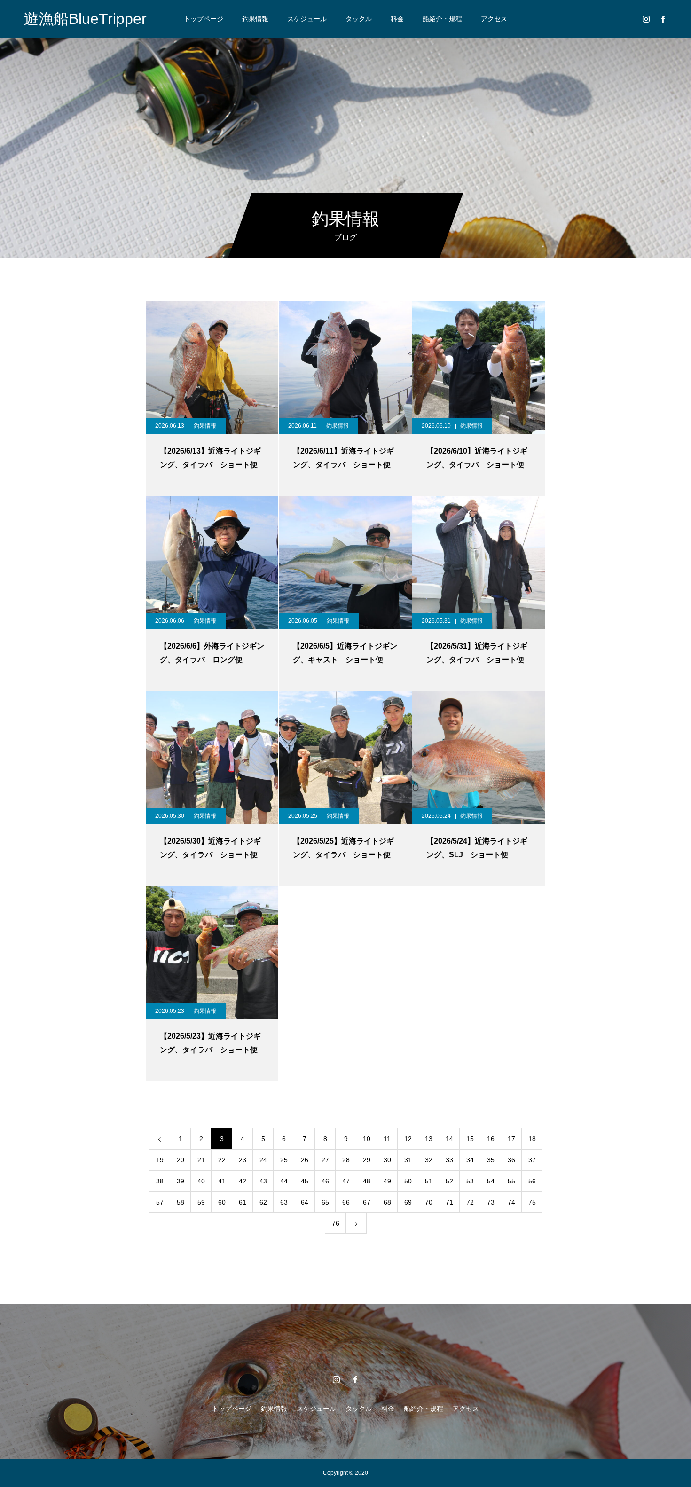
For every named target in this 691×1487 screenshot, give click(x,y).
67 (366, 1202)
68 (387, 1202)
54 (491, 1181)
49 (387, 1181)
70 (428, 1202)
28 (346, 1160)
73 (491, 1202)
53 (470, 1181)
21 (201, 1160)
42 (242, 1181)
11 (387, 1139)
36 (511, 1160)
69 (408, 1202)
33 (449, 1160)
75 (532, 1202)
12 (408, 1139)
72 (470, 1202)
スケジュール (307, 19)
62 (263, 1202)
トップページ (203, 19)
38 (160, 1181)
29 (366, 1160)
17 (511, 1139)
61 (242, 1202)
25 (284, 1160)
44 (284, 1181)
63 (284, 1202)
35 (491, 1160)
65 (325, 1202)
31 (408, 1160)
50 (408, 1181)
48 (366, 1181)
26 (304, 1160)
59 (201, 1202)
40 (201, 1181)
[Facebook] (662, 18)
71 (449, 1202)
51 (428, 1181)
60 (222, 1202)
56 (532, 1181)
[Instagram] (646, 18)
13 (428, 1139)
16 (491, 1139)
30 (387, 1160)
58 (180, 1202)
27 (325, 1160)
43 (263, 1181)
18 (532, 1139)
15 (470, 1139)
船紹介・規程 (442, 19)
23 (242, 1160)
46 (325, 1181)
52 (449, 1181)
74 (511, 1202)
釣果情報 (255, 19)
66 (346, 1202)
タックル (359, 19)
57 (160, 1202)
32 (428, 1160)
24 (263, 1160)
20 (180, 1160)
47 (346, 1181)
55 (511, 1181)
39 (180, 1181)
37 (532, 1160)
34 (470, 1160)
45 (304, 1181)
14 (449, 1139)
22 (222, 1160)
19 (160, 1160)
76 (335, 1223)
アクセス (494, 19)
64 (304, 1202)
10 (366, 1139)
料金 (397, 19)
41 (222, 1181)
